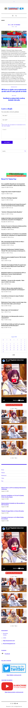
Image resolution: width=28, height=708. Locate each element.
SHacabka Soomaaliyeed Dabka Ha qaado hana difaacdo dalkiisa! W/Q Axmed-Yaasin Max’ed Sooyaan (13, 265)
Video (2, 478)
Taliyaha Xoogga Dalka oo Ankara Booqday (12, 511)
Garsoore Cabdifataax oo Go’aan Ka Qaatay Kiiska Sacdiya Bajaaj (12, 496)
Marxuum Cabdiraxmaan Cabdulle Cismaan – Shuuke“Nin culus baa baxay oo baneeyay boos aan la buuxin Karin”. (13, 250)
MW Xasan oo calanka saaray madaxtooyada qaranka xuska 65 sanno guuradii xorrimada (14, 90)
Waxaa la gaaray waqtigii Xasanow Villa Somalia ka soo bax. (13, 258)
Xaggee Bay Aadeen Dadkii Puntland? (11, 191)
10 (3, 345)
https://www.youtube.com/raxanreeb (14, 692)
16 (24, 345)
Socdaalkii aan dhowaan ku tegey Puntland (12, 296)
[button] (16, 408)
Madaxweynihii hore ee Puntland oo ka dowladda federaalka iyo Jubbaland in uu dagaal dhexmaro (14, 234)
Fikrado (3, 472)
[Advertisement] (12, 164)
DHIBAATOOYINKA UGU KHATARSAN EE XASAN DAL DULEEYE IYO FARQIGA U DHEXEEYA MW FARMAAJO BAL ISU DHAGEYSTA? (12, 219)
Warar (3, 20)
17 (3, 347)
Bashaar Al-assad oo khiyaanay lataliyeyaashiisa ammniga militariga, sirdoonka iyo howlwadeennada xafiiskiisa (13, 226)
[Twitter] (17, 703)
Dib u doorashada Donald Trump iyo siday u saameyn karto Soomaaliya (12, 242)
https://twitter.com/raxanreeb (14, 675)
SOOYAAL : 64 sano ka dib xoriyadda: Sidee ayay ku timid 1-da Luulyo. (12, 281)
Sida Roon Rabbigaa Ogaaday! (9, 198)
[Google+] (13, 703)
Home (2, 469)
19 (10, 347)
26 (10, 349)
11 (6, 345)
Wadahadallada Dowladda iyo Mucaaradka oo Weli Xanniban (13, 504)
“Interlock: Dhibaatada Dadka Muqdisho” (11, 212)
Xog (2, 481)
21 (17, 347)
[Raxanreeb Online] (14, 8)
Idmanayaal (3, 475)
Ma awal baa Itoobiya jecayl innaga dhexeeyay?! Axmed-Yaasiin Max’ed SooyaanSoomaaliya (13, 205)
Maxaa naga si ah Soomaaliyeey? (9, 310)
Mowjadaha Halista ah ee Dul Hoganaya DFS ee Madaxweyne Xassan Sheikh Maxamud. (13, 273)
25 (6, 349)
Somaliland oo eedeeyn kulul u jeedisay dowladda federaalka (14, 99)
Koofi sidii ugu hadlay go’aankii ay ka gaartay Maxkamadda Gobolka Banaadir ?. (13, 324)
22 (21, 347)
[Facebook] (11, 703)
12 (10, 345)
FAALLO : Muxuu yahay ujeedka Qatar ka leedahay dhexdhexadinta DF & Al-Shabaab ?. (13, 289)
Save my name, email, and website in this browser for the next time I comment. (13, 125)
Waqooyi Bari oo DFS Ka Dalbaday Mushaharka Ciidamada (13, 488)
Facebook (7, 653)
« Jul (13, 354)
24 (3, 349)
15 (21, 345)
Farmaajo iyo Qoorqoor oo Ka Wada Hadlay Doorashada (12, 518)
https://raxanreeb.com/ (9, 640)
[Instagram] (15, 703)
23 (24, 347)
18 (6, 347)
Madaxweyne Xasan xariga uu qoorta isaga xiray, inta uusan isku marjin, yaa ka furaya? (13, 303)
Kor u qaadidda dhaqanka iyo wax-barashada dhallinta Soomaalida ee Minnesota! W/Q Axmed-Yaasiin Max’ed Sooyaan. (13, 184)
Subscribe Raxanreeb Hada (15, 404)
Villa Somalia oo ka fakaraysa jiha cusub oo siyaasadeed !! (12, 317)
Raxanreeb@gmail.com (9, 643)
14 (17, 345)
